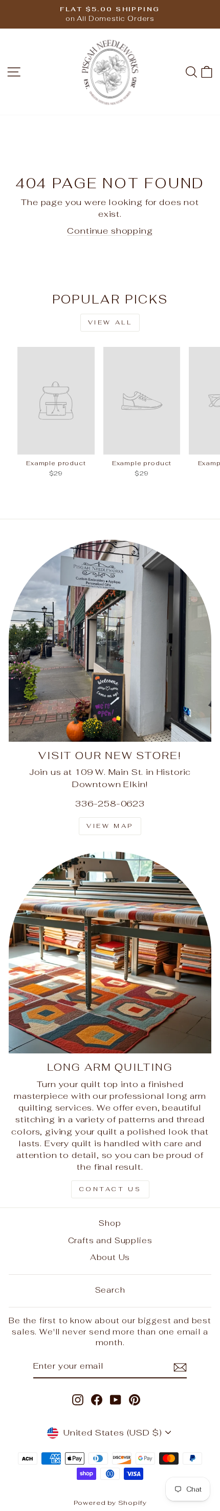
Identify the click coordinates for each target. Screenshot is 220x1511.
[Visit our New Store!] (110, 641)
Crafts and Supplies (110, 1240)
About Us (110, 1257)
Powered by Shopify (110, 1502)
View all (110, 322)
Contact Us (110, 1189)
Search (110, 1290)
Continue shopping (109, 230)
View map (110, 826)
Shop (110, 1223)
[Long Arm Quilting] (110, 952)
